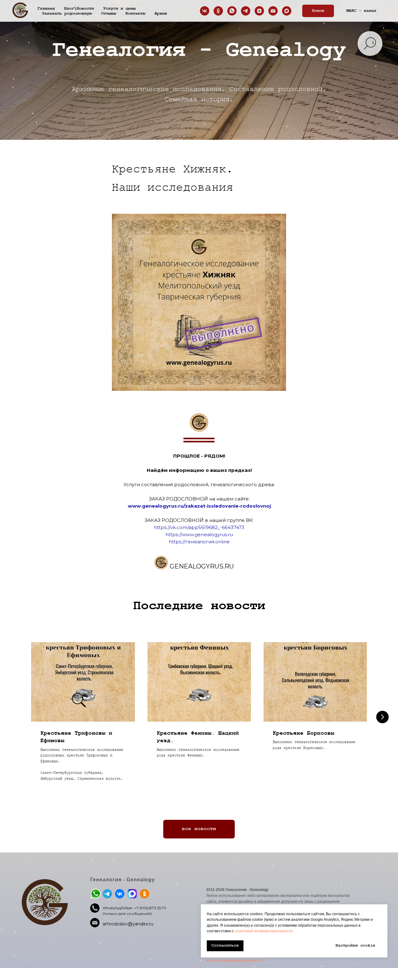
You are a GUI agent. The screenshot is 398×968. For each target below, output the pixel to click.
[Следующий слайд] (382, 717)
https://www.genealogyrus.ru (199, 534)
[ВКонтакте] (204, 11)
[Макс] (286, 11)
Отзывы (108, 13)
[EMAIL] (273, 11)
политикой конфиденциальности (263, 931)
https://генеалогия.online (199, 542)
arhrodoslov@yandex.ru (128, 924)
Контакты (135, 13)
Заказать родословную (67, 13)
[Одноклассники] (218, 11)
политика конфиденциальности (234, 960)
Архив (161, 13)
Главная (46, 8)
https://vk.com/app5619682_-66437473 (199, 527)
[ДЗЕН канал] (259, 11)
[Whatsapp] (232, 11)
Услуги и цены (119, 8)
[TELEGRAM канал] (245, 11)
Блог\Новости (79, 8)
